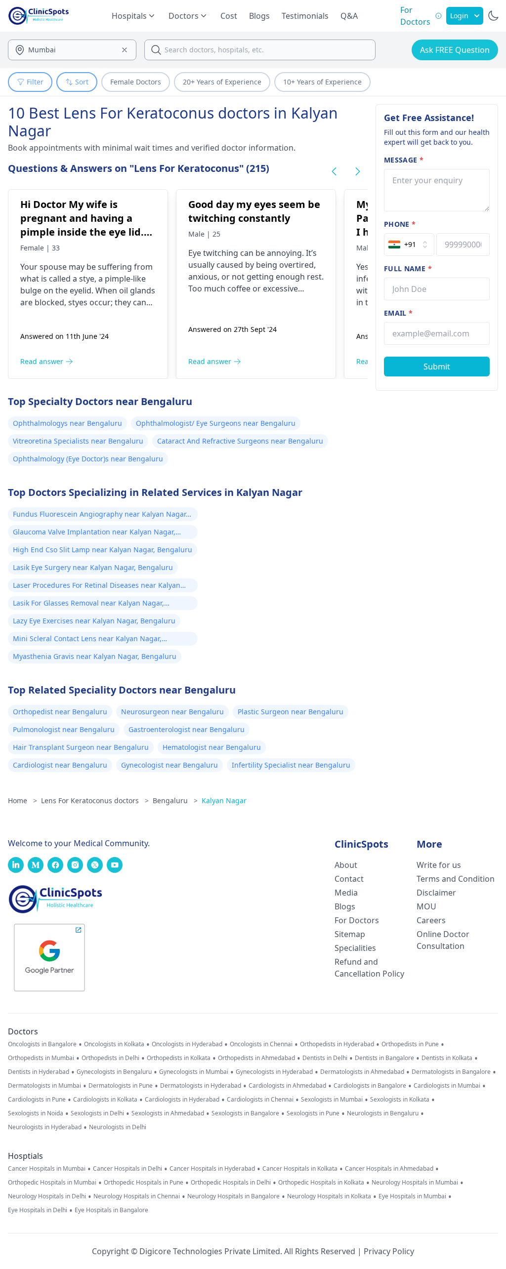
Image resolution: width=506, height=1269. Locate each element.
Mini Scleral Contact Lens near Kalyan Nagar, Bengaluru (87, 640)
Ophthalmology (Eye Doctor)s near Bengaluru (88, 458)
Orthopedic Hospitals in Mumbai (52, 1183)
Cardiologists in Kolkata (105, 1100)
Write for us (439, 865)
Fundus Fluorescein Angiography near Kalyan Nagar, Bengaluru (100, 515)
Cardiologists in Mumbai (447, 1086)
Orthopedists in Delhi (110, 1058)
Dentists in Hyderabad (38, 1072)
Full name (408, 268)
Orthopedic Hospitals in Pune (143, 1183)
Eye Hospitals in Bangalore (111, 1210)
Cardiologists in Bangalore (370, 1086)
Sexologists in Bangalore (245, 1113)
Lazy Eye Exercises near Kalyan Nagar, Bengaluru (94, 620)
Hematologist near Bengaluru (212, 747)
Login (459, 15)
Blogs (259, 15)
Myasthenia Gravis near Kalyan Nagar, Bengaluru (94, 656)
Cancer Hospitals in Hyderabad (212, 1169)
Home (22, 800)
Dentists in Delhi (324, 1058)
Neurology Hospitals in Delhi (47, 1196)
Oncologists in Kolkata (114, 1044)
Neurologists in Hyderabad (45, 1127)
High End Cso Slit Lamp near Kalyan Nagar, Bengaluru (102, 549)
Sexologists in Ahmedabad (167, 1113)
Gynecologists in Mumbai (193, 1072)
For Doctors (357, 920)
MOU (426, 906)
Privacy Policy (389, 1251)
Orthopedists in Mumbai (41, 1058)
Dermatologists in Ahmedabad (362, 1072)
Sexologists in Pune (313, 1113)
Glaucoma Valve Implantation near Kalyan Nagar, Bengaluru (94, 533)
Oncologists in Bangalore (42, 1044)
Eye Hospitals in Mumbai (412, 1196)
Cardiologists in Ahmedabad (287, 1086)
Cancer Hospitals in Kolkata (299, 1169)
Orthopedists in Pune (410, 1044)
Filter (35, 81)
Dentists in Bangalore (384, 1058)
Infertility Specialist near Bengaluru (291, 765)
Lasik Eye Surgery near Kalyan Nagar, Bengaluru (93, 567)
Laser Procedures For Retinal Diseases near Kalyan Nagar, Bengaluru (96, 586)
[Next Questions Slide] (358, 171)
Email (398, 313)
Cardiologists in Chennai (260, 1100)
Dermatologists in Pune (120, 1086)
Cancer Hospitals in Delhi (127, 1169)
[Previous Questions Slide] (334, 171)
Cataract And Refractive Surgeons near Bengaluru (240, 441)
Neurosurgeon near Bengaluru (172, 711)
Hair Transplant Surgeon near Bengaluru (81, 747)
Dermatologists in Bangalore (451, 1072)
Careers (431, 920)
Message (403, 159)
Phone (400, 224)
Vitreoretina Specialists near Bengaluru (78, 441)
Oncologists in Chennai (261, 1044)
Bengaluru (175, 800)
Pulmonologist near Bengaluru (64, 729)
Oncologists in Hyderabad (187, 1044)
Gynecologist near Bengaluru (169, 765)
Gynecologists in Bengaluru (114, 1072)
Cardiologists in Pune (37, 1100)
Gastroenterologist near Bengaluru (186, 729)
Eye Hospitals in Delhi (37, 1210)
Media (346, 892)
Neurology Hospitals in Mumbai (415, 1183)
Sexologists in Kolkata (399, 1100)
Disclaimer (436, 892)
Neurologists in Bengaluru (383, 1113)
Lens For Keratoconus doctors (95, 800)
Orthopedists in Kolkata (179, 1058)
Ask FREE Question (455, 49)
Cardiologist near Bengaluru (60, 765)
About (346, 865)
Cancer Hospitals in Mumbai (46, 1169)
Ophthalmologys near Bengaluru (67, 423)
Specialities (355, 947)
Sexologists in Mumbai (332, 1100)
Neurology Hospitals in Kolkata (329, 1196)
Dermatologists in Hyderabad (200, 1086)
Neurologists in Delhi (117, 1127)
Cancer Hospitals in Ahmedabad (389, 1169)
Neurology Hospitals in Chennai (136, 1196)
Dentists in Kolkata (447, 1058)
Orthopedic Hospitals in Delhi (231, 1183)
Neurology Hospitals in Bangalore (233, 1196)
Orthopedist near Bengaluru (60, 711)
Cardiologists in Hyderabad (182, 1100)
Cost (228, 15)
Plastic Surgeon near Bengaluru (290, 711)
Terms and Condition (456, 878)
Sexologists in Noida (35, 1113)
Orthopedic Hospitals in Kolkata (321, 1183)
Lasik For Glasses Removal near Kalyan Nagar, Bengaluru (88, 604)
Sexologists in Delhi (97, 1113)
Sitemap (350, 934)
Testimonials (305, 15)
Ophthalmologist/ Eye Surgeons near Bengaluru (215, 423)
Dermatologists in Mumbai (44, 1086)
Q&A (349, 15)
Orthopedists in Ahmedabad (256, 1058)
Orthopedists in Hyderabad (337, 1044)
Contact (349, 878)
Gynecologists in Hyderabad (274, 1072)
